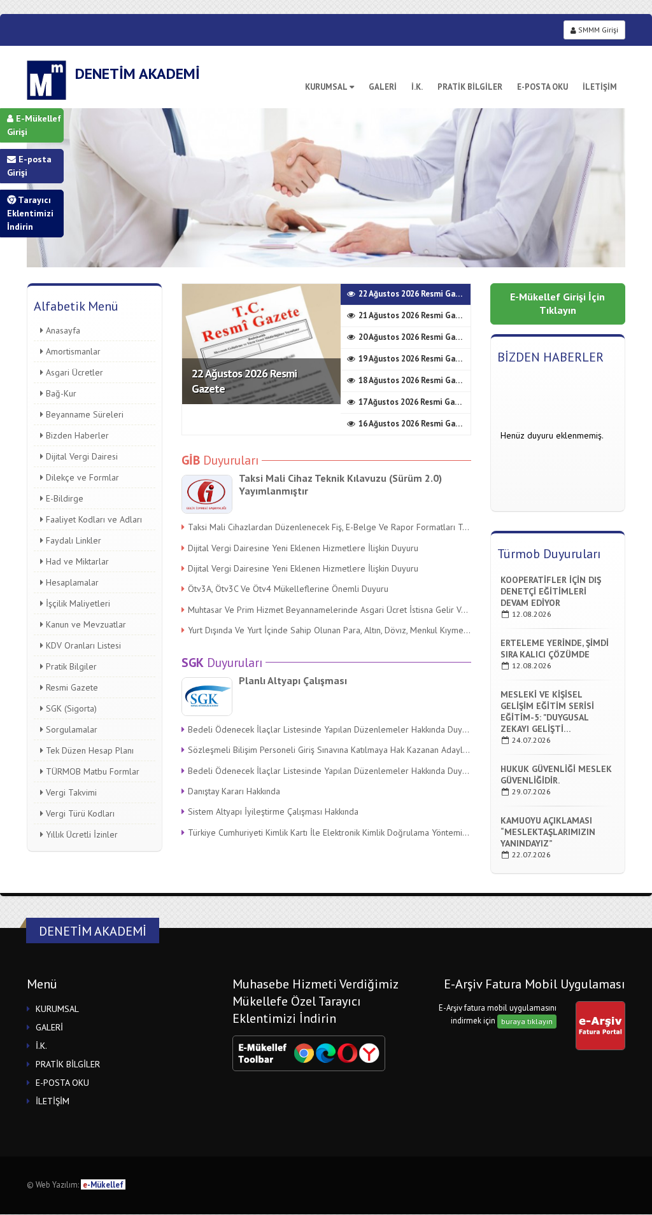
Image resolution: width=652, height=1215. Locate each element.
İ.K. (417, 86)
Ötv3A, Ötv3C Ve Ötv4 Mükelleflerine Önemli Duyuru (288, 588)
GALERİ (383, 86)
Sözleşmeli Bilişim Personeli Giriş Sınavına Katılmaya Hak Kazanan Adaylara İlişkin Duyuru (329, 749)
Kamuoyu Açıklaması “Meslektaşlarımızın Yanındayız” (547, 832)
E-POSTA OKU (542, 86)
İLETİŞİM (600, 86)
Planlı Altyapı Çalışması (293, 680)
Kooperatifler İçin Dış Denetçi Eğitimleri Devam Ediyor (550, 591)
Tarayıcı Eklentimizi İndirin (30, 213)
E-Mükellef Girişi (34, 125)
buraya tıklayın (527, 1021)
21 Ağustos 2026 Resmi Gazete (414, 315)
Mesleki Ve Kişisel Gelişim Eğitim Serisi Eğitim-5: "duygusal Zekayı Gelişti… (547, 711)
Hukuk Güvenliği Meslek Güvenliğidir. (556, 774)
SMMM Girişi (597, 29)
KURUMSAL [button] (57, 1009)
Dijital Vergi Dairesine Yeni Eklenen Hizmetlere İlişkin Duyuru (303, 548)
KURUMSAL (326, 86)
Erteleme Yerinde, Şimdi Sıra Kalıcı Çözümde (554, 648)
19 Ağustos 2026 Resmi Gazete (414, 358)
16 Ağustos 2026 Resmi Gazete (414, 423)
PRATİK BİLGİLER (469, 86)
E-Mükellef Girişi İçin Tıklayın (557, 303)
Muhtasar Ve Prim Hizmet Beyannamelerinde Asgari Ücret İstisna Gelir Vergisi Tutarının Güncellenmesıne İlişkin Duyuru (329, 609)
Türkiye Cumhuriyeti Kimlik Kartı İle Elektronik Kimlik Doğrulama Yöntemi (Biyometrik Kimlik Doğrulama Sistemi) (329, 832)
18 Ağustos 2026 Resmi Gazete (414, 380)
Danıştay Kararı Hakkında (234, 791)
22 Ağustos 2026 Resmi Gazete (244, 381)
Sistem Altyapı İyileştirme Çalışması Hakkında (273, 811)
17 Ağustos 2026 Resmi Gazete (414, 402)
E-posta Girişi (29, 165)
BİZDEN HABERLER (550, 357)
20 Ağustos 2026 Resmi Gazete (414, 337)
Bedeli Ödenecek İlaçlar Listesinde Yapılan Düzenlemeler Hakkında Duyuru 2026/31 (329, 770)
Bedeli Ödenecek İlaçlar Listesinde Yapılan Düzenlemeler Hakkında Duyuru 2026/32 (329, 729)
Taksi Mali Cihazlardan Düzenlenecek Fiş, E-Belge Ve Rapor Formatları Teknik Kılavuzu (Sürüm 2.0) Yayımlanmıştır (329, 527)
